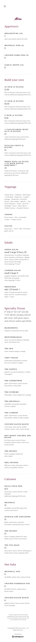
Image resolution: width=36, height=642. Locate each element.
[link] (18, 636)
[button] (5, 6)
